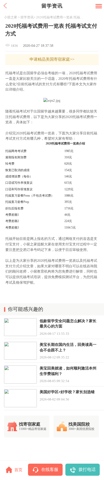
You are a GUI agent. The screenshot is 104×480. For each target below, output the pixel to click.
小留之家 (10, 17)
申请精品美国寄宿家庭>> (52, 59)
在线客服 (49, 469)
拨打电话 (87, 469)
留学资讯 (27, 17)
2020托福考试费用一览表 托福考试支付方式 (60, 17)
